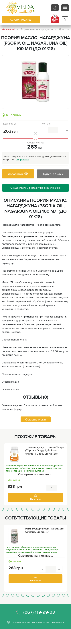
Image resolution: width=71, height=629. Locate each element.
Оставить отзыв (35, 419)
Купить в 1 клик (53, 174)
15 (63, 509)
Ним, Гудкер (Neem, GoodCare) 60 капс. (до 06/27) (44, 530)
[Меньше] (45, 130)
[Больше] (61, 130)
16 (68, 509)
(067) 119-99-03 (39, 612)
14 (58, 509)
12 (48, 509)
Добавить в (16, 174)
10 (38, 509)
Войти (55, 7)
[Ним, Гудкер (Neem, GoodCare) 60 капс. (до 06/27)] (14, 535)
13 (53, 509)
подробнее (22, 159)
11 (43, 509)
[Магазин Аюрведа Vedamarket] (21, 8)
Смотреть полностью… (35, 474)
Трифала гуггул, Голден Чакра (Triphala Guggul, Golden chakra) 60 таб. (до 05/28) (44, 450)
